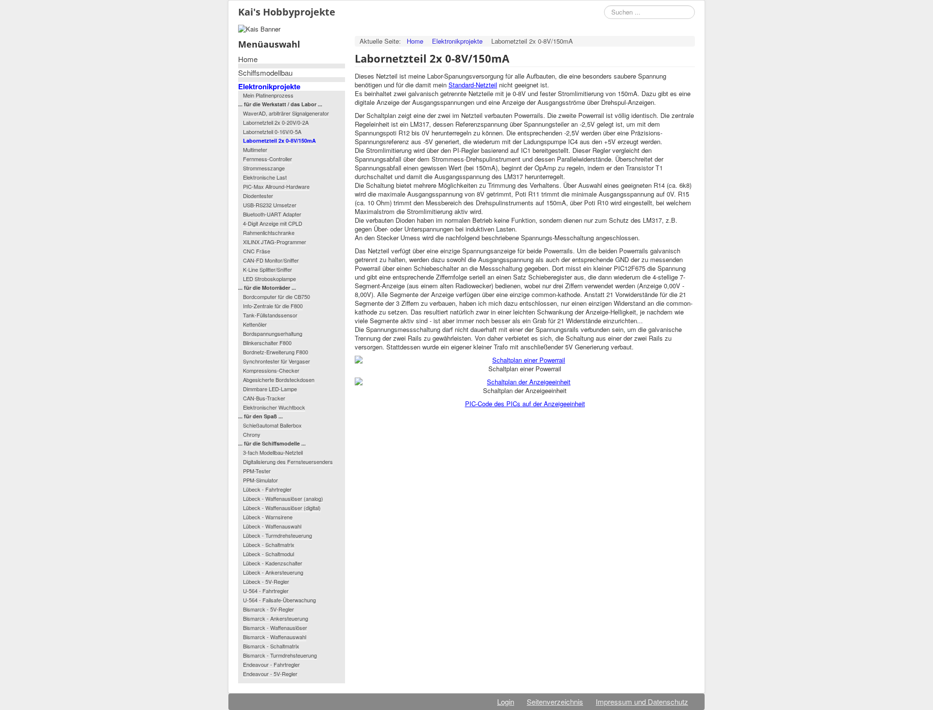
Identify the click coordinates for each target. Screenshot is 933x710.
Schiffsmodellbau (265, 72)
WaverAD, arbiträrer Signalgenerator (286, 113)
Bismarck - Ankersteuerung (275, 618)
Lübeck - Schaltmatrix (268, 544)
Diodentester (258, 195)
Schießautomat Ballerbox (272, 425)
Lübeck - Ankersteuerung (273, 572)
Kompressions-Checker (271, 370)
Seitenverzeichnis (555, 701)
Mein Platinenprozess (268, 95)
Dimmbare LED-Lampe (270, 389)
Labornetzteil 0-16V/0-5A (272, 131)
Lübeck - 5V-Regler (266, 581)
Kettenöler (255, 324)
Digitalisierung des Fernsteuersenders (288, 461)
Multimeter (255, 149)
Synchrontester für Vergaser (276, 361)
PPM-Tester (257, 471)
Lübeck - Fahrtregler (267, 489)
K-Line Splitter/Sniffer (267, 269)
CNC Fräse (256, 251)
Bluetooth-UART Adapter (272, 214)
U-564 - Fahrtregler (266, 590)
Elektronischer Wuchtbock (274, 407)
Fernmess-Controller (267, 159)
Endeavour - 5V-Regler (270, 673)
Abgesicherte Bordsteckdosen (278, 379)
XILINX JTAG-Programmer (274, 242)
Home (248, 59)
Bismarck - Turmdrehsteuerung (280, 655)
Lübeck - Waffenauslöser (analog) (283, 498)
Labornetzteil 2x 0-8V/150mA (279, 140)
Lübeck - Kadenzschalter (272, 563)
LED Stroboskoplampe (269, 278)
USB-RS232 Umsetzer (269, 205)
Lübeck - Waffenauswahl (272, 526)
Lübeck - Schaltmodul (268, 554)
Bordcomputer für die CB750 (276, 296)
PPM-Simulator (260, 480)
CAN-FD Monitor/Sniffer (271, 260)
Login (505, 701)
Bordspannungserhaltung (272, 333)
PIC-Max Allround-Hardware (276, 186)
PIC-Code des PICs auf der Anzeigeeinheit (525, 403)
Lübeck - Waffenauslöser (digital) (282, 508)
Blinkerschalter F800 (267, 343)
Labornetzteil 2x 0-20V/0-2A (276, 122)
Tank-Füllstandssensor (270, 315)
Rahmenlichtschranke (268, 232)
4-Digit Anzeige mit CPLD (272, 223)
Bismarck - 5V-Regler (268, 609)
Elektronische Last (265, 177)
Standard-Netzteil (473, 84)
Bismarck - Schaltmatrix (271, 646)
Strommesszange (264, 168)
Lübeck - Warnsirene (268, 517)
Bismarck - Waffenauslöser (275, 627)
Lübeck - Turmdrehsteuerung (277, 535)
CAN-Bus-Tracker (264, 398)
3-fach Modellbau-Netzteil (273, 452)
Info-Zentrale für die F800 (273, 306)
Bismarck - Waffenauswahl (274, 637)
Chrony (251, 434)
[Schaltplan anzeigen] (525, 360)
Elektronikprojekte (269, 86)
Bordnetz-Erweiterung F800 (275, 352)
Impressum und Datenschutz (642, 701)
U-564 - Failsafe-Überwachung (279, 600)
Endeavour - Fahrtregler (271, 664)
